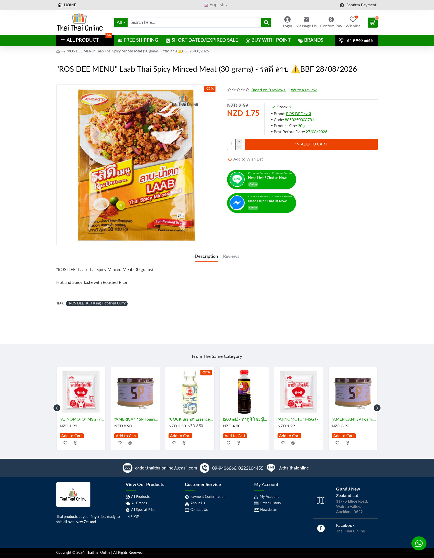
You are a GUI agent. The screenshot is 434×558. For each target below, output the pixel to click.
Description (206, 256)
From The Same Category (217, 356)
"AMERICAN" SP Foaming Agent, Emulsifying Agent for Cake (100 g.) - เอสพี (136, 419)
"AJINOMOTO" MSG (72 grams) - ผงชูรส (82, 419)
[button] (56, 408)
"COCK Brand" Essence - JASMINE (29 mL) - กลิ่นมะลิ (191, 419)
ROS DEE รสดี (298, 114)
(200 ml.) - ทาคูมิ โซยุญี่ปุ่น (245, 419)
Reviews (231, 256)
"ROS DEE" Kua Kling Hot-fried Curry (97, 303)
